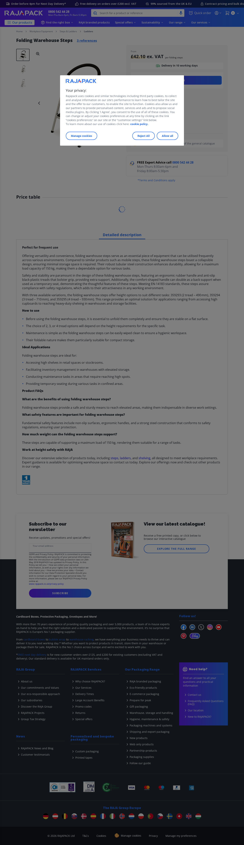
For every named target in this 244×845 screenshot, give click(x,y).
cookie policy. (139, 124)
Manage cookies (81, 136)
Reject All (143, 136)
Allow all (167, 136)
